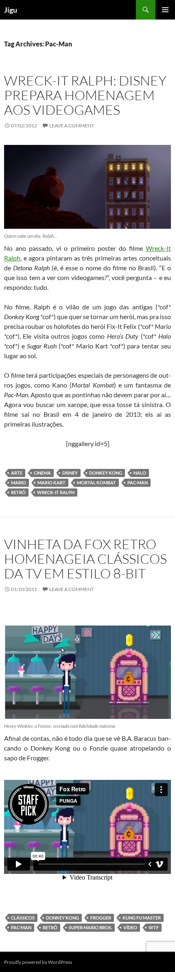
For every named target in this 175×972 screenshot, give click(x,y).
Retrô (18, 492)
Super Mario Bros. (90, 927)
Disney (70, 472)
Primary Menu (165, 10)
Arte (16, 472)
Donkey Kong (105, 472)
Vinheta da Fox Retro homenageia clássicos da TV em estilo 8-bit (85, 559)
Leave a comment (71, 126)
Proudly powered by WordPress (38, 962)
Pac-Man (137, 482)
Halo (139, 472)
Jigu (10, 9)
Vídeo (130, 927)
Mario (18, 482)
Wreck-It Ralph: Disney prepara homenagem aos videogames (85, 95)
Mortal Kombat (96, 482)
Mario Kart (51, 482)
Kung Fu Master (141, 917)
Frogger (100, 917)
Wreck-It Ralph (55, 492)
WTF (154, 927)
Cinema (42, 472)
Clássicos (23, 917)
